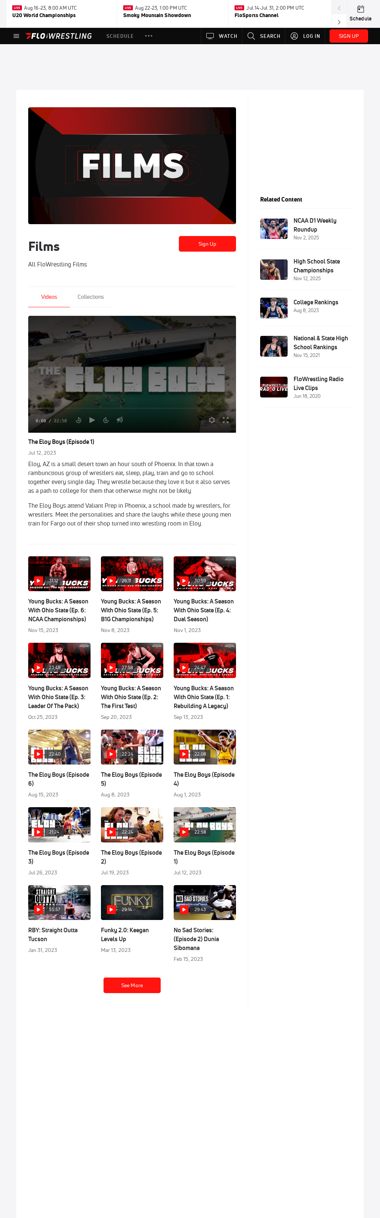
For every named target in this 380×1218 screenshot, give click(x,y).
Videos (49, 296)
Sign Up (208, 243)
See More (132, 985)
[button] (148, 36)
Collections (91, 296)
